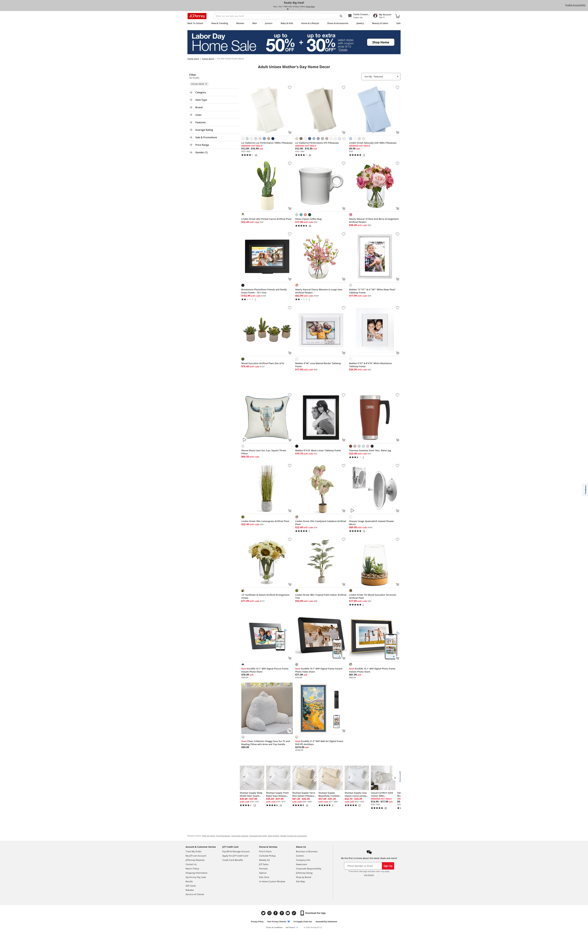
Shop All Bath (273, 835)
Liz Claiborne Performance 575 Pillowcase (317, 142)
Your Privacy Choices (276, 921)
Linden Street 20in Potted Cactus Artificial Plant (266, 218)
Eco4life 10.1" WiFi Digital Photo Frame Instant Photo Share (372, 670)
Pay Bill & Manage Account (236, 851)
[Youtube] (288, 913)
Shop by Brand (303, 877)
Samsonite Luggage (239, 835)
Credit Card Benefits (232, 860)
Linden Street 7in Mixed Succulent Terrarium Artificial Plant (372, 596)
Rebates (190, 890)
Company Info (303, 860)
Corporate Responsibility (308, 868)
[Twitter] (264, 913)
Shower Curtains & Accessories (293, 835)
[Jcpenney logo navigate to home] (197, 16)
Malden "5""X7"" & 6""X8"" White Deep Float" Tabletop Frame (372, 291)
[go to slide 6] (301, 9)
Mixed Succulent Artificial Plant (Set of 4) (262, 363)
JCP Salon (264, 864)
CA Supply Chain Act (302, 921)
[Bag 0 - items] (397, 16)
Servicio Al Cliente (195, 894)
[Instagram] (270, 913)
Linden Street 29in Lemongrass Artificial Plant (265, 521)
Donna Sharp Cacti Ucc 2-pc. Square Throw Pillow (263, 452)
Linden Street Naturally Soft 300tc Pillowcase (372, 142)
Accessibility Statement (326, 921)
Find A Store (265, 851)
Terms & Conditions (274, 927)
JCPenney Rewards (195, 860)
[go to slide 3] (293, 9)
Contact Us (191, 864)
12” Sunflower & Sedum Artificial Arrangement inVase (265, 596)
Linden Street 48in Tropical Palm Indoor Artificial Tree (320, 596)
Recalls (189, 881)
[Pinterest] (282, 913)
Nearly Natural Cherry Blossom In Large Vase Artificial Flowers (318, 291)
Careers (300, 855)
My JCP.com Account (196, 855)
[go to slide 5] (299, 9)
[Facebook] (276, 913)
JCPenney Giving (304, 872)
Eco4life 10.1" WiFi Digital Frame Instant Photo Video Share (318, 670)
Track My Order (194, 851)
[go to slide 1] (287, 9)
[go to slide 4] (296, 9)
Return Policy (192, 868)
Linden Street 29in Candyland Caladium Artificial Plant (320, 523)
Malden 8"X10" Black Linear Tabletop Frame (318, 450)
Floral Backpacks (223, 835)
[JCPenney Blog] (294, 913)
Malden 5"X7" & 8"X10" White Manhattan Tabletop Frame (370, 365)
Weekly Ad (264, 860)
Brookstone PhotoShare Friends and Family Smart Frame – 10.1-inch (264, 291)
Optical (262, 872)
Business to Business (307, 851)
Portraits (263, 868)
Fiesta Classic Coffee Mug (308, 218)
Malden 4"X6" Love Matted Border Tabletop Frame (318, 365)
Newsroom (301, 864)
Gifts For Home (208, 835)
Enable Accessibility (575, 5)
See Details (369, 875)
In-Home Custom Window (272, 881)
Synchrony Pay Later (196, 877)
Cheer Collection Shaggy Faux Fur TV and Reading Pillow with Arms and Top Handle (265, 743)
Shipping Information (196, 872)
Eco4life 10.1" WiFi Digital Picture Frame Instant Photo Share (264, 670)
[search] (342, 16)
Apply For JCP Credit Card (235, 855)
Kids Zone (264, 877)
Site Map (300, 881)
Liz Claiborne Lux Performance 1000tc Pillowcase (266, 142)
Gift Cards (191, 885)
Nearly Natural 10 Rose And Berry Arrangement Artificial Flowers (374, 220)
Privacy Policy (257, 921)
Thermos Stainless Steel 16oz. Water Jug (370, 450)
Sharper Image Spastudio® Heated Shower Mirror (371, 523)
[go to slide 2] (290, 9)
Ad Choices (290, 927)
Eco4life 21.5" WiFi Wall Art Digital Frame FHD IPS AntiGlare (319, 743)
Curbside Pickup (267, 855)
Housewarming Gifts (258, 835)
